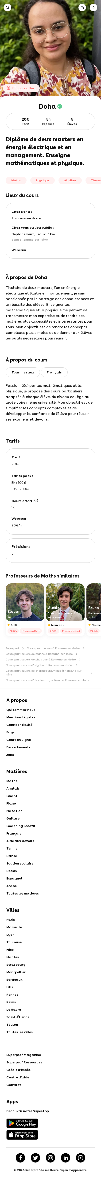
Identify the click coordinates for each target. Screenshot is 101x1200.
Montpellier (16, 972)
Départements (18, 747)
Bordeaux (14, 979)
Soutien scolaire (19, 863)
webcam (19, 250)
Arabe (11, 886)
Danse (11, 856)
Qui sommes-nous (20, 710)
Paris (10, 919)
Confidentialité (19, 725)
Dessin (11, 871)
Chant (11, 796)
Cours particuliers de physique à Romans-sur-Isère (41, 659)
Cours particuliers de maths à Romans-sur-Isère (39, 654)
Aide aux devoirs (20, 841)
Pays (10, 732)
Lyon (10, 934)
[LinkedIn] (65, 1158)
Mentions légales (20, 717)
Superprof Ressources (24, 1062)
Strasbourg (16, 964)
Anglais (12, 788)
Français (13, 833)
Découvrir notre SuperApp (27, 1111)
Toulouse (14, 942)
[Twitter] (35, 1158)
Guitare (12, 818)
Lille (9, 987)
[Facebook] (20, 1158)
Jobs (10, 755)
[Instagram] (50, 1158)
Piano (11, 803)
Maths (11, 781)
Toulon (12, 1024)
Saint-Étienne (17, 1017)
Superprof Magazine (23, 1055)
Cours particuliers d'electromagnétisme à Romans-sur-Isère (48, 680)
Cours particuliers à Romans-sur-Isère (53, 648)
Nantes (12, 957)
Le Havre (13, 1009)
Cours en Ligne (18, 740)
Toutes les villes (19, 1032)
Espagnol (14, 878)
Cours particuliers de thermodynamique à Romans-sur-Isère (44, 672)
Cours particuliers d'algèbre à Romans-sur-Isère (39, 665)
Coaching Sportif (20, 826)
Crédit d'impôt (18, 1070)
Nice (10, 949)
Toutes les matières (22, 893)
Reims (11, 1002)
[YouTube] (80, 1158)
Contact (13, 1085)
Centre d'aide (17, 1077)
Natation (14, 811)
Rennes (12, 994)
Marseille (14, 927)
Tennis (11, 848)
